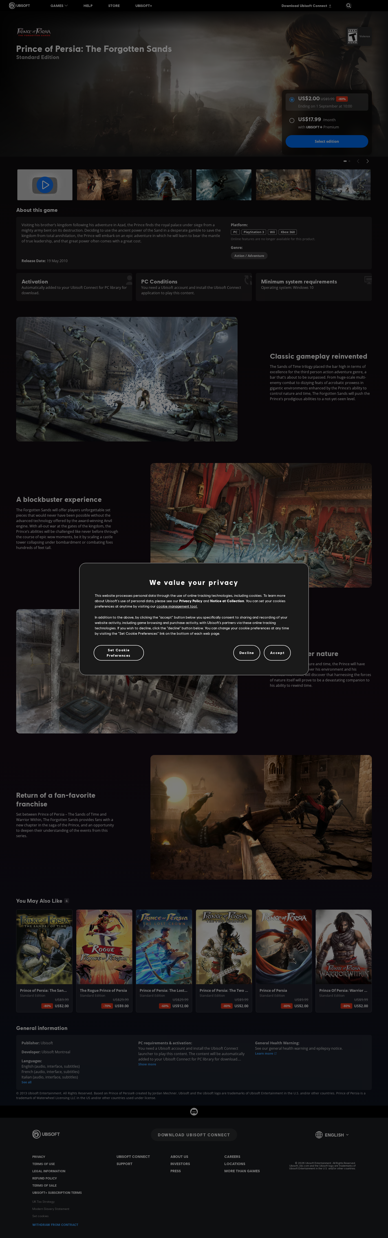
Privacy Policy (190, 601)
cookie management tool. (177, 606)
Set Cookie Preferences (119, 652)
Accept (277, 653)
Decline (246, 653)
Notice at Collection (227, 601)
